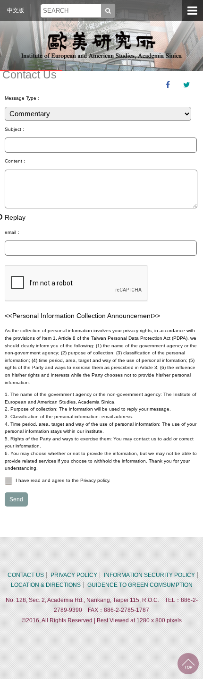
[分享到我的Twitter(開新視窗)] (186, 85)
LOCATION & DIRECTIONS (46, 585)
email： (13, 232)
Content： (16, 160)
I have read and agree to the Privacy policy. (63, 480)
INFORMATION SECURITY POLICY (149, 575)
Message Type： (23, 98)
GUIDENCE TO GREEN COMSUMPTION (140, 585)
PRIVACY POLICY (74, 575)
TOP (188, 663)
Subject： (15, 129)
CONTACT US (26, 575)
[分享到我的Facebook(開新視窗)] (167, 85)
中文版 (15, 10)
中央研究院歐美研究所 (101, 44)
